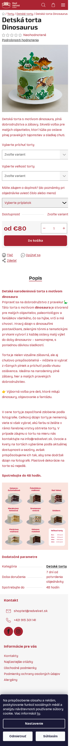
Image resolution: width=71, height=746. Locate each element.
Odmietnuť (17, 736)
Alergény (10, 680)
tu (38, 713)
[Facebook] (8, 631)
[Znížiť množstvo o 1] (44, 228)
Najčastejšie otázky (18, 662)
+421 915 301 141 (25, 620)
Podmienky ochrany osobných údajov (32, 674)
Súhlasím (50, 736)
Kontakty (11, 656)
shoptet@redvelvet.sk (31, 611)
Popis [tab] (35, 278)
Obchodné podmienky (20, 668)
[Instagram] (18, 631)
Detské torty (56, 566)
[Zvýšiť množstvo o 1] (64, 228)
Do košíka (35, 240)
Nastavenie (34, 723)
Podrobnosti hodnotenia (20, 40)
